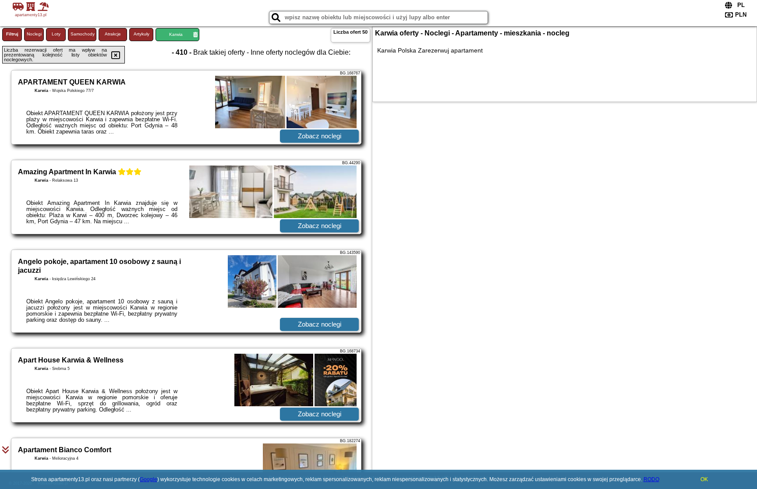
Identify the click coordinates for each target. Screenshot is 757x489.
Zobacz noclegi (319, 136)
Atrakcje (113, 34)
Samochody (83, 34)
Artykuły (141, 34)
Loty (56, 34)
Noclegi (34, 34)
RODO (651, 479)
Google (148, 479)
